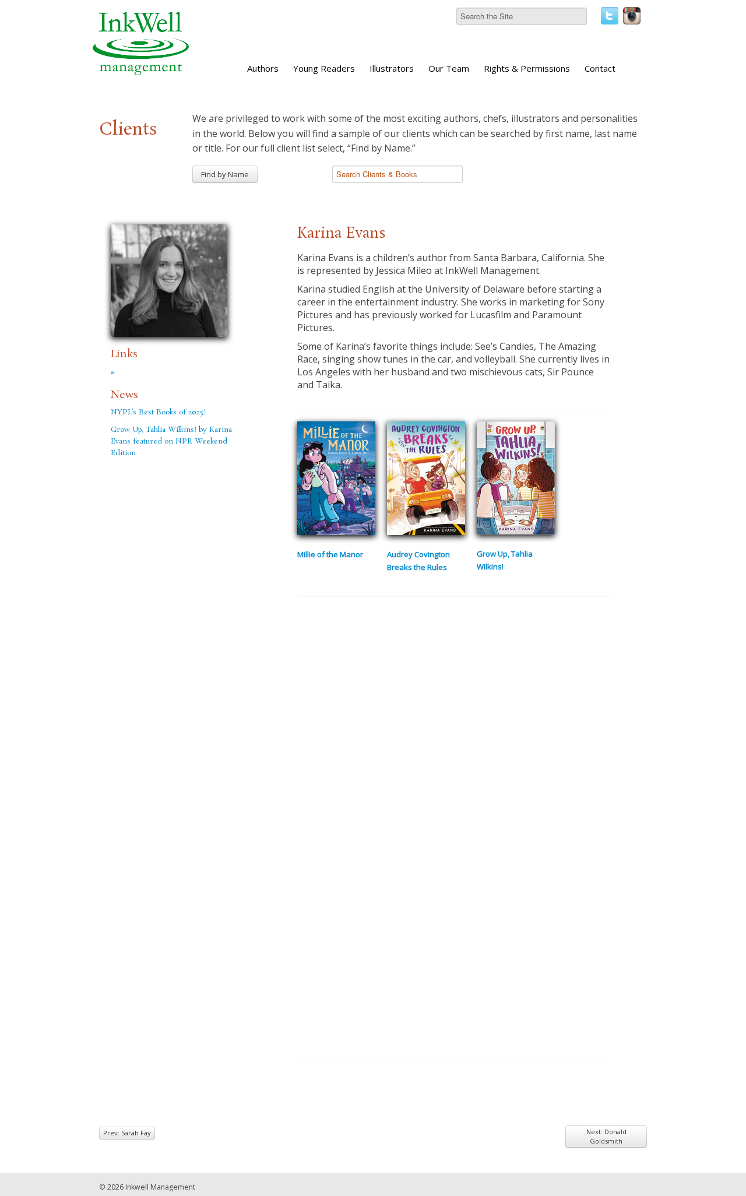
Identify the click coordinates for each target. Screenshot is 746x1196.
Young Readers (324, 68)
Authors (263, 68)
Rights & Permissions (527, 68)
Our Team (448, 68)
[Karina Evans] (169, 278)
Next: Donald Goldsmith (606, 1136)
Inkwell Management (160, 1187)
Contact (600, 68)
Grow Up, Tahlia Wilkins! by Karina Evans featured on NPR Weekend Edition (171, 441)
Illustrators (392, 68)
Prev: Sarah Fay (127, 1132)
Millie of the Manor (330, 554)
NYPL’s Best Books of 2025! (158, 412)
